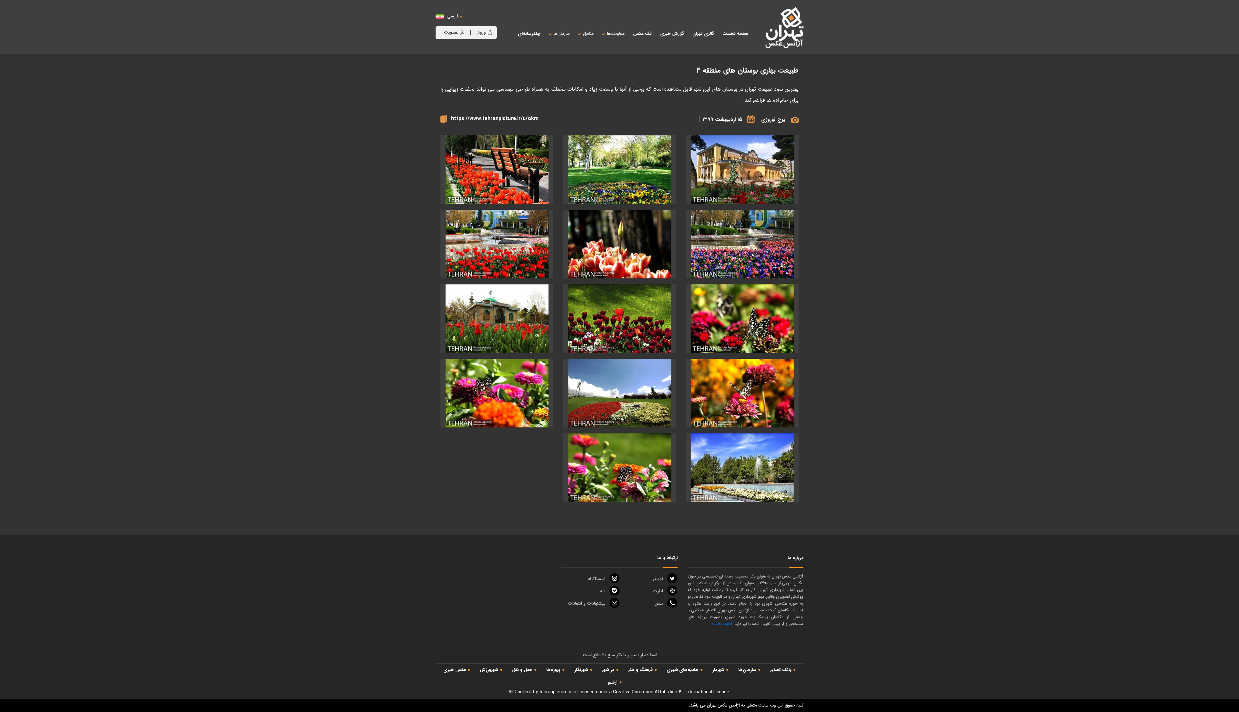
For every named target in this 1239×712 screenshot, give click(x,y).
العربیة (488, 23)
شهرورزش (489, 669)
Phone (659, 603)
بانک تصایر (780, 669)
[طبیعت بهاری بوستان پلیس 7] (742, 318)
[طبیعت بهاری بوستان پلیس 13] (496, 169)
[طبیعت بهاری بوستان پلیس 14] (619, 169)
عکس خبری (454, 669)
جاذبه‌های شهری (683, 669)
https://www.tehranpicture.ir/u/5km (495, 119)
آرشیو (613, 682)
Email (586, 603)
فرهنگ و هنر (640, 669)
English (472, 23)
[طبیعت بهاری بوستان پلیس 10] (619, 244)
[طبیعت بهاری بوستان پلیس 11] (496, 244)
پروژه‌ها (553, 669)
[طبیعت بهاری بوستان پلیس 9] (619, 318)
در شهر (608, 669)
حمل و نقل (522, 669)
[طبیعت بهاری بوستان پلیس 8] (496, 318)
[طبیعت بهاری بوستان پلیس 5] (496, 393)
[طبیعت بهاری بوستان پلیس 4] (742, 393)
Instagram (596, 578)
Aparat (658, 591)
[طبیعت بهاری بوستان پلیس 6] (619, 467)
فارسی (452, 16)
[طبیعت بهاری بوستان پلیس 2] (742, 169)
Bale (602, 591)
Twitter (658, 578)
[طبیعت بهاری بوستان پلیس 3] (619, 393)
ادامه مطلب (722, 623)
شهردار (718, 669)
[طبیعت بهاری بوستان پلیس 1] (742, 467)
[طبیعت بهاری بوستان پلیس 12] (742, 244)
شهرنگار (581, 669)
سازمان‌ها (747, 669)
